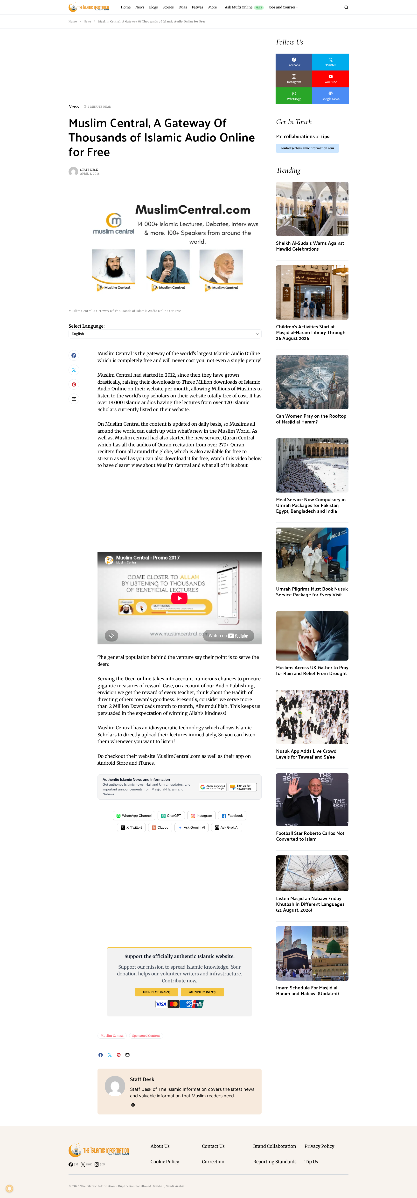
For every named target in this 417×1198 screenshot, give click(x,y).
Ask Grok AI (229, 827)
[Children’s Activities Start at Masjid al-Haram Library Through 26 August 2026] (312, 292)
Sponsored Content (146, 1035)
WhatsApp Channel (137, 815)
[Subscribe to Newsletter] (243, 786)
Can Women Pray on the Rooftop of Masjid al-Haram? (311, 418)
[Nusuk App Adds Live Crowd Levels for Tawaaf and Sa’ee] (312, 716)
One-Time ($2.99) (156, 992)
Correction (213, 1161)
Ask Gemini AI (194, 827)
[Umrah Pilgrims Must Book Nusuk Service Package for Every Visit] (312, 554)
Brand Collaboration (274, 1146)
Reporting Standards (275, 1161)
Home (73, 21)
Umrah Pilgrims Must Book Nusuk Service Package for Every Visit (312, 591)
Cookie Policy (165, 1161)
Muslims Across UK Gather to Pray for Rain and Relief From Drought (312, 670)
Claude (163, 827)
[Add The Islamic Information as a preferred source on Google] (212, 786)
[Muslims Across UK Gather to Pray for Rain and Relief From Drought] (312, 635)
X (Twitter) (134, 827)
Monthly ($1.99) (202, 992)
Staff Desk (89, 169)
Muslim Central (112, 1035)
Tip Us (311, 1161)
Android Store (112, 763)
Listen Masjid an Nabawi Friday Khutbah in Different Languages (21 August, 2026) (310, 904)
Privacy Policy (319, 1146)
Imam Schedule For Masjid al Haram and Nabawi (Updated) (307, 990)
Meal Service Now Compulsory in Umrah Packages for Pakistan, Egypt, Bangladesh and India (311, 505)
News (87, 21)
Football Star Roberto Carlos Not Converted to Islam (310, 835)
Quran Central (238, 438)
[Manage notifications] (9, 1188)
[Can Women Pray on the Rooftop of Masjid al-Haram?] (312, 381)
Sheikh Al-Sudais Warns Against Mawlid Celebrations (310, 245)
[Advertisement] (165, 70)
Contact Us (213, 1146)
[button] (346, 7)
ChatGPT (174, 815)
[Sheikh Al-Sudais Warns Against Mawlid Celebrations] (312, 208)
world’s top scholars (147, 396)
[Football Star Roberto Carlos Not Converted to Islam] (312, 799)
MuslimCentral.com (178, 756)
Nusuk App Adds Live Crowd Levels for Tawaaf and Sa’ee (306, 753)
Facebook (235, 815)
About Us (160, 1146)
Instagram (204, 815)
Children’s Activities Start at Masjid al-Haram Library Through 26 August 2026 (311, 332)
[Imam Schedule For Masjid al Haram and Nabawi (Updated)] (312, 953)
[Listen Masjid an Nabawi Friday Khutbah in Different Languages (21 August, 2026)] (312, 873)
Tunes (147, 763)
